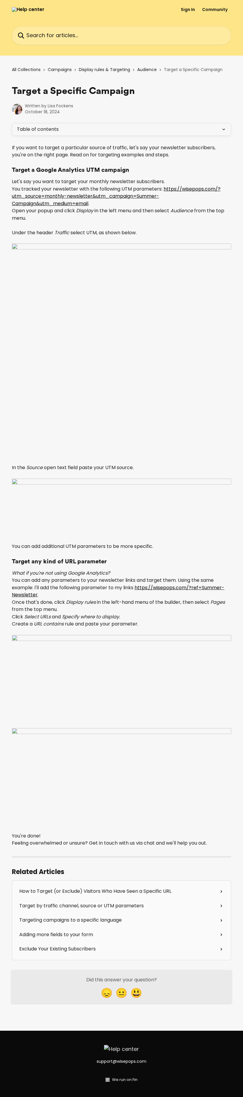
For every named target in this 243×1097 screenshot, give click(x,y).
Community (215, 9)
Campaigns (60, 70)
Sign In (188, 9)
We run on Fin (125, 1079)
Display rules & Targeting (104, 70)
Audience (147, 70)
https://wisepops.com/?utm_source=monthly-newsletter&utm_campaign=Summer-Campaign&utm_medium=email (116, 196)
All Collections (26, 70)
